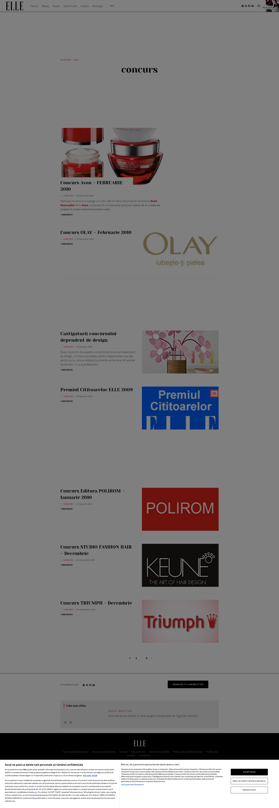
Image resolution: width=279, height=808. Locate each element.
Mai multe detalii (90, 775)
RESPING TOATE (249, 790)
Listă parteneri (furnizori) (132, 784)
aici (35, 792)
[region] (139, 784)
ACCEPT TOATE (249, 772)
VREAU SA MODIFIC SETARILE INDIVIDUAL (249, 781)
